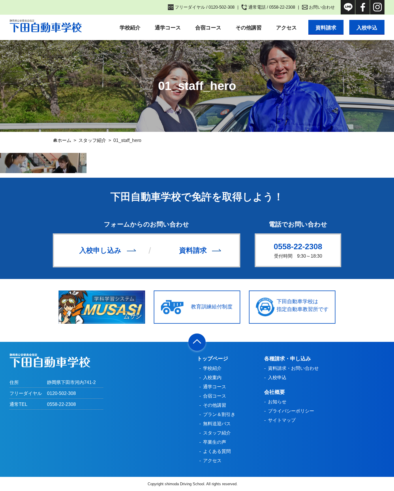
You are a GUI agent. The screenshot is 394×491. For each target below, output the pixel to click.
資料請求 (326, 28)
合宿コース (208, 28)
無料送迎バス (217, 423)
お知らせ (277, 401)
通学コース (168, 28)
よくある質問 (217, 451)
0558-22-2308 (298, 246)
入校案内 (212, 377)
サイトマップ (282, 420)
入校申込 (367, 28)
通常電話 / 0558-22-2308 (271, 7)
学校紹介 (130, 28)
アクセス (286, 28)
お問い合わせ (322, 7)
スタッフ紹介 (217, 432)
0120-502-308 (61, 393)
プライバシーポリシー (291, 410)
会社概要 (274, 392)
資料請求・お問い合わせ (293, 368)
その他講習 (249, 28)
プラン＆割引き (219, 414)
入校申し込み (100, 250)
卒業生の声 (214, 442)
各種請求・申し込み (287, 358)
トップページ (212, 358)
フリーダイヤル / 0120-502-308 (204, 7)
